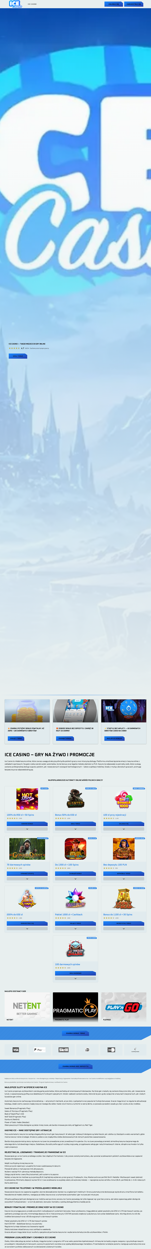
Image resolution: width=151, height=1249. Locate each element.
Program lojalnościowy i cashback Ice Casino (53, 1082)
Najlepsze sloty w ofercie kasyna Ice (16, 1078)
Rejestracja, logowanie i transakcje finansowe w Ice (71, 1078)
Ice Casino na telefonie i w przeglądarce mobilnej (104, 1078)
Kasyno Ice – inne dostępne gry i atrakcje (41, 1078)
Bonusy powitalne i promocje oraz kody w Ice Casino (21, 1082)
